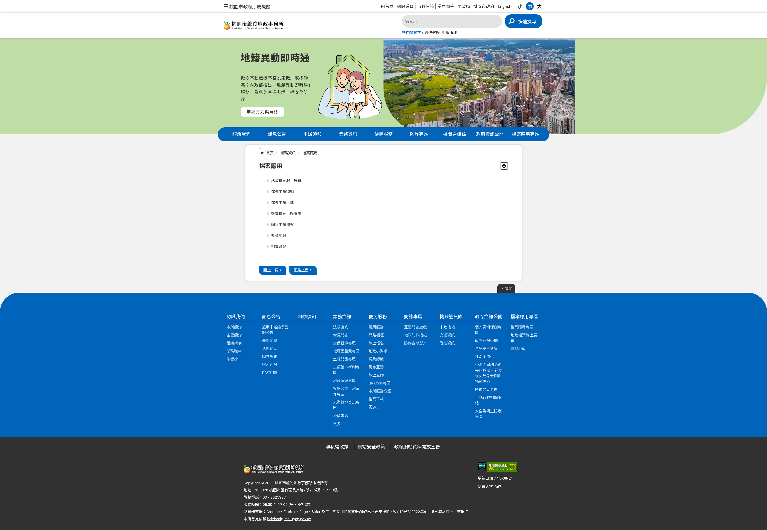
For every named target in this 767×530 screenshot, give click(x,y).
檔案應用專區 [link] (525, 134)
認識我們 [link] (241, 134)
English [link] (504, 6)
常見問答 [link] (445, 6)
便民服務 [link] (383, 134)
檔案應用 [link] (310, 153)
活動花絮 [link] (269, 348)
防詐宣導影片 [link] (415, 343)
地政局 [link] (463, 6)
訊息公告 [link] (277, 134)
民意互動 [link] (376, 367)
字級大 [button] (539, 6)
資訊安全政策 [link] (486, 348)
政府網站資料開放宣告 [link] (417, 447)
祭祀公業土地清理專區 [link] (346, 391)
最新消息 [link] (269, 340)
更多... (338, 424)
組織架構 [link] (234, 343)
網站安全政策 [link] (371, 447)
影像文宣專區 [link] (486, 389)
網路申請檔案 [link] (282, 224)
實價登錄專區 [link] (344, 343)
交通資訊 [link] (447, 335)
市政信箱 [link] (425, 6)
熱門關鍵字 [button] (411, 32)
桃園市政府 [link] (483, 6)
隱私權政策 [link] (337, 447)
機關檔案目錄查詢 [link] (286, 213)
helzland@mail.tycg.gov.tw (289, 519)
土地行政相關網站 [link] (488, 400)
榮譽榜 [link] (232, 359)
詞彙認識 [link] (376, 359)
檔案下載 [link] (376, 399)
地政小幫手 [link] (378, 351)
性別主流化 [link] (484, 356)
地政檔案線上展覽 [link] (286, 180)
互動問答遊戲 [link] (415, 327)
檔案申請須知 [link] (282, 191)
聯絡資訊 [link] (447, 343)
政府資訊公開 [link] (490, 134)
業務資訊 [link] (348, 134)
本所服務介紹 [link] (380, 391)
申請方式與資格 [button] (262, 111)
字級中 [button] (530, 6)
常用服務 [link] (376, 327)
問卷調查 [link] (269, 356)
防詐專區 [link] (419, 134)
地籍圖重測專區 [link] (346, 351)
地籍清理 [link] (449, 32)
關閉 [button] (508, 288)
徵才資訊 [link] (269, 364)
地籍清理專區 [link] (344, 380)
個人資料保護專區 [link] (488, 330)
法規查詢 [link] (340, 327)
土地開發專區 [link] (344, 359)
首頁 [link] (270, 153)
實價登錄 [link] (432, 32)
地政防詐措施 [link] (415, 335)
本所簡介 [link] (234, 327)
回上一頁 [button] (270, 270)
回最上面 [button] (301, 270)
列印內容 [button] (504, 166)
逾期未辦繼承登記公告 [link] (275, 330)
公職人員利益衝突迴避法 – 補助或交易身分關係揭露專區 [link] (488, 373)
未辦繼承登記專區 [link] (346, 405)
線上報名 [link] (376, 343)
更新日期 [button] (485, 478)
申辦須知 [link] (312, 134)
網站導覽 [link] (405, 6)
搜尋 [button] (531, 21)
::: (1, 126)
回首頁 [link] (387, 6)
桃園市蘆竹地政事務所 (254, 26)
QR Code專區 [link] (379, 383)
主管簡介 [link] (234, 335)
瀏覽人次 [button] (485, 486)
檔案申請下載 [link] (282, 202)
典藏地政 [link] (278, 235)
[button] (247, 6)
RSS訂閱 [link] (269, 372)
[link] (482, 466)
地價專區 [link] (340, 416)
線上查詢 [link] (376, 375)
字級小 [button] (520, 6)
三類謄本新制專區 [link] (346, 370)
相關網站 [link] (278, 246)
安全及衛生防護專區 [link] (488, 414)
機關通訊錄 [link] (454, 134)
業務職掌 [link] (234, 351)
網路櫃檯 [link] (376, 335)
